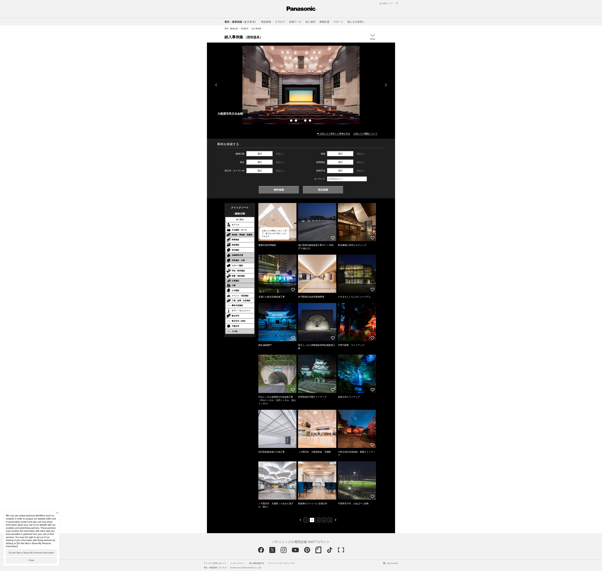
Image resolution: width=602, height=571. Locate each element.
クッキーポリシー (237, 563)
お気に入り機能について (365, 133)
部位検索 (323, 189)
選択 (259, 153)
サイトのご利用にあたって (215, 563)
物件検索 (279, 189)
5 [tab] (310, 120)
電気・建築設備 (231, 28)
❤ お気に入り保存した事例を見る (333, 133)
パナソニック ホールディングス (281, 563)
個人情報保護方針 (256, 563)
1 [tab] (291, 120)
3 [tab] (301, 120)
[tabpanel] (301, 85)
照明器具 (244, 28)
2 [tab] (296, 120)
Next (386, 85)
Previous (216, 85)
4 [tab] (305, 120)
